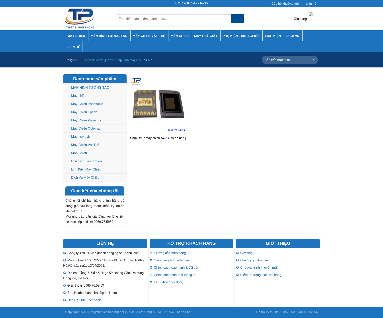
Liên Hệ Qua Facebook (84, 300)
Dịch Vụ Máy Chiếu (85, 177)
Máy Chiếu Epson (84, 112)
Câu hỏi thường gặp (286, 3)
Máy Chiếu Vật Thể (149, 36)
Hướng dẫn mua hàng (170, 253)
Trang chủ (71, 60)
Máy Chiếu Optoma (85, 128)
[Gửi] (237, 18)
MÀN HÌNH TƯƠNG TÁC (109, 36)
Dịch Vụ (292, 36)
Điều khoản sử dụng (168, 282)
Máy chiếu (76, 36)
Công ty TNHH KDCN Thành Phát (168, 312)
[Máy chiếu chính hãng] (87, 18)
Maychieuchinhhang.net (107, 312)
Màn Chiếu (180, 36)
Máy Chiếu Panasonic (87, 104)
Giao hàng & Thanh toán (171, 260)
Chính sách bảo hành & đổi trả (175, 267)
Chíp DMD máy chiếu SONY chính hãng (158, 138)
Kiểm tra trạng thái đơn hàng (260, 275)
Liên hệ (311, 3)
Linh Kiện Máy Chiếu (86, 169)
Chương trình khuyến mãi (258, 267)
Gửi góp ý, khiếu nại (254, 260)
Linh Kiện (273, 36)
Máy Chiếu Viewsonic (87, 120)
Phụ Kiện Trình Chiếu (241, 36)
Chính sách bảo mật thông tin (175, 275)
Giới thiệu (247, 253)
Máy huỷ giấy (205, 36)
